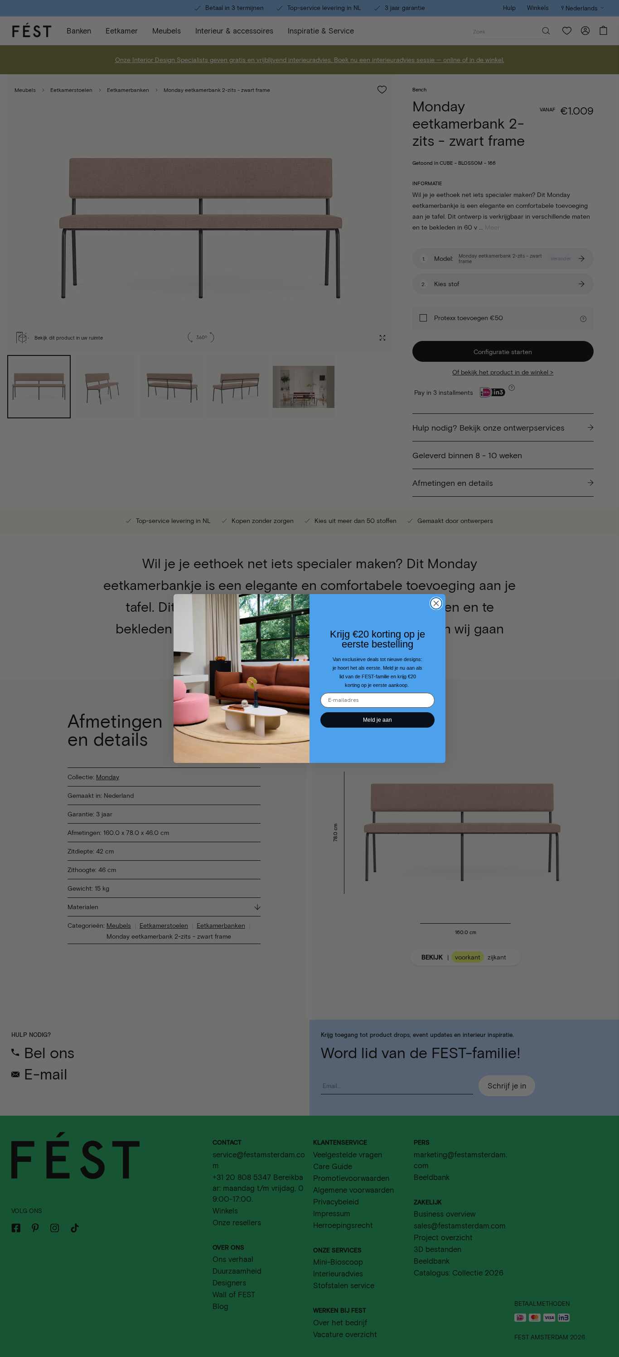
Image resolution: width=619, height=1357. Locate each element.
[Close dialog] (436, 603)
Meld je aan (377, 720)
